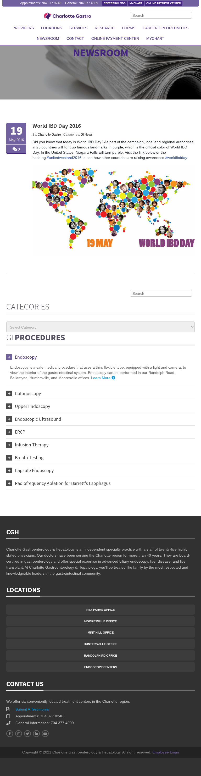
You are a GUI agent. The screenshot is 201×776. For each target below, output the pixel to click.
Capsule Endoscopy (34, 470)
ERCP (20, 432)
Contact (75, 38)
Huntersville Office (100, 644)
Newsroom (48, 38)
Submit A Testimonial (32, 709)
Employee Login (165, 752)
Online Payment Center (163, 3)
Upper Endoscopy (32, 406)
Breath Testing (29, 458)
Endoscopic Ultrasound (38, 419)
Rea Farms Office (100, 609)
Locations (51, 28)
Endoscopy (26, 357)
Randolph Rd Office (100, 655)
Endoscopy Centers (100, 667)
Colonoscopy (28, 393)
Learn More (101, 378)
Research (105, 28)
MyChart (136, 3)
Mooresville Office (100, 621)
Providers (23, 28)
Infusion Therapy (31, 445)
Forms (128, 28)
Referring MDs (115, 3)
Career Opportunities (165, 28)
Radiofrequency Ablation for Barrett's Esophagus (63, 483)
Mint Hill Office (101, 632)
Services (78, 28)
